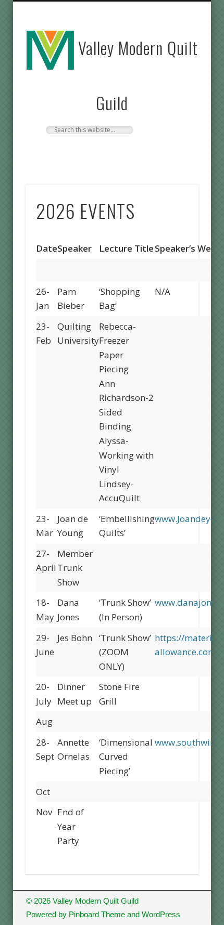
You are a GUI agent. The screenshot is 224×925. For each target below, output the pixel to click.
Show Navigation (173, 93)
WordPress (161, 914)
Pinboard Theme (97, 914)
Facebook (110, 152)
